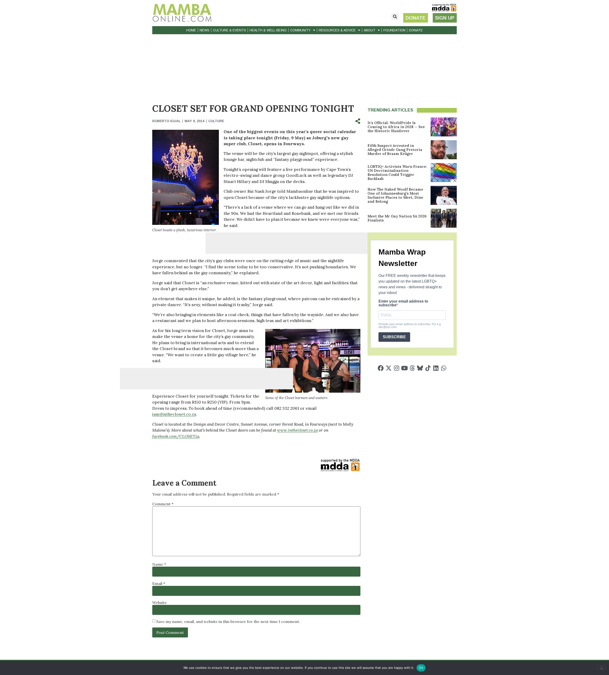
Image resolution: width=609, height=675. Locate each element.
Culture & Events (229, 30)
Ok (421, 668)
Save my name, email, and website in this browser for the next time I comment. (228, 621)
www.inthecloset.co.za (297, 430)
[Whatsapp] (444, 368)
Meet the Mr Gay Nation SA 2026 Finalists (397, 218)
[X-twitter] (389, 368)
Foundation (394, 30)
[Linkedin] (436, 368)
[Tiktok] (428, 368)
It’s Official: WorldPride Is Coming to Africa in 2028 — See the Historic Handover (396, 127)
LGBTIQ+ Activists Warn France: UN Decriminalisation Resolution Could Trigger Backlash (397, 172)
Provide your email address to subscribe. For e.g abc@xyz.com (409, 325)
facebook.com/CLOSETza (175, 436)
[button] (394, 16)
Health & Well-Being (268, 30)
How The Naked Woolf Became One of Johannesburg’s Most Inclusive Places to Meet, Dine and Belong (395, 195)
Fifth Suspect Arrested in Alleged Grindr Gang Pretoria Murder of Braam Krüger (395, 149)
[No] (601, 667)
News (204, 30)
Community (300, 30)
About (369, 30)
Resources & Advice (337, 30)
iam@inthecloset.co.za (174, 414)
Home (191, 30)
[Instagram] (396, 368)
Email (158, 583)
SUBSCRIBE (394, 337)
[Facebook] (381, 368)
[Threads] (412, 368)
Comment (162, 504)
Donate (416, 30)
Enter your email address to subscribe (403, 303)
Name (159, 564)
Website (159, 602)
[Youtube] (404, 368)
